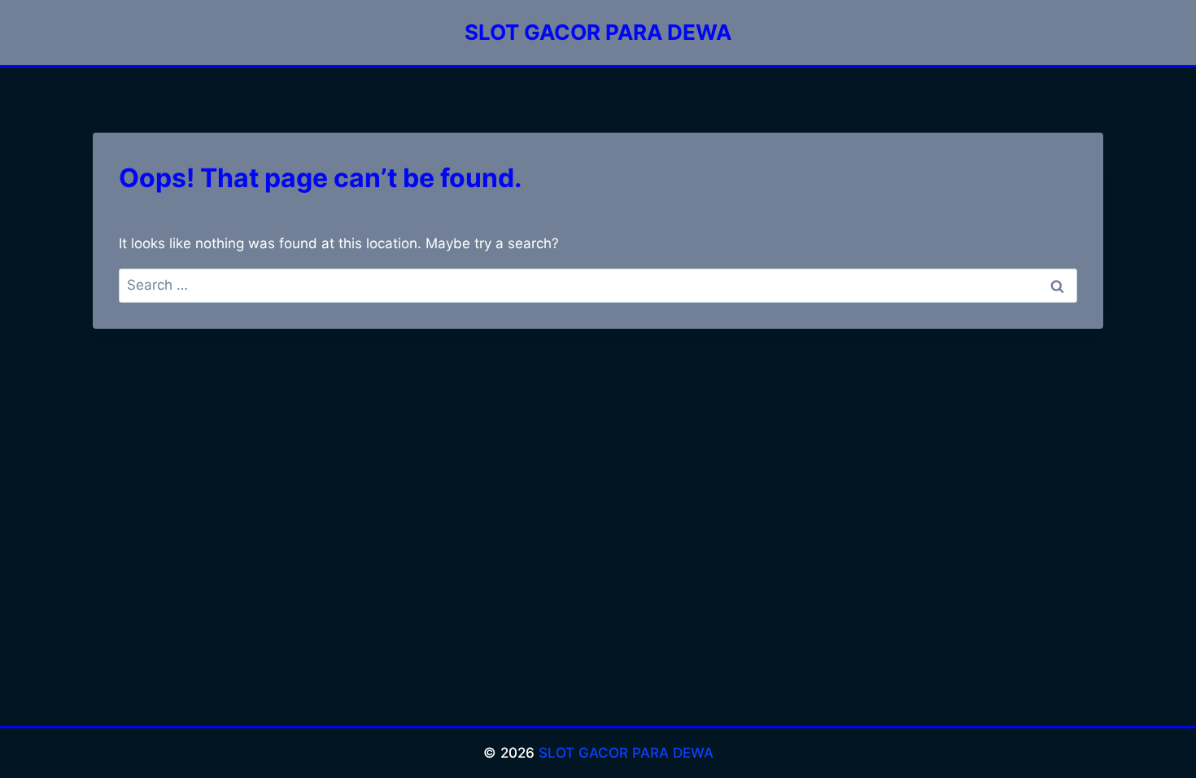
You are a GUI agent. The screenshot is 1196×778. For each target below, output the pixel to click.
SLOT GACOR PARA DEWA (626, 753)
